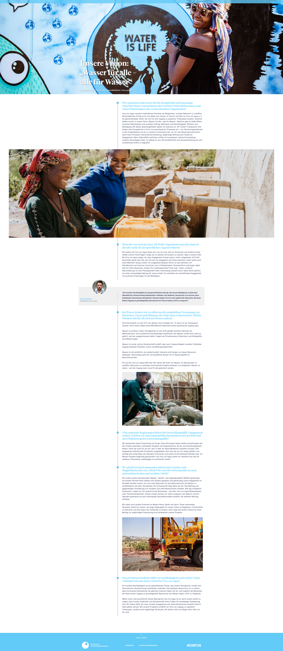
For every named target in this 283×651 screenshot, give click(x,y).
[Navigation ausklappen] (201, 2)
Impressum (130, 645)
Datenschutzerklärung (148, 645)
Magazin (118, 3)
